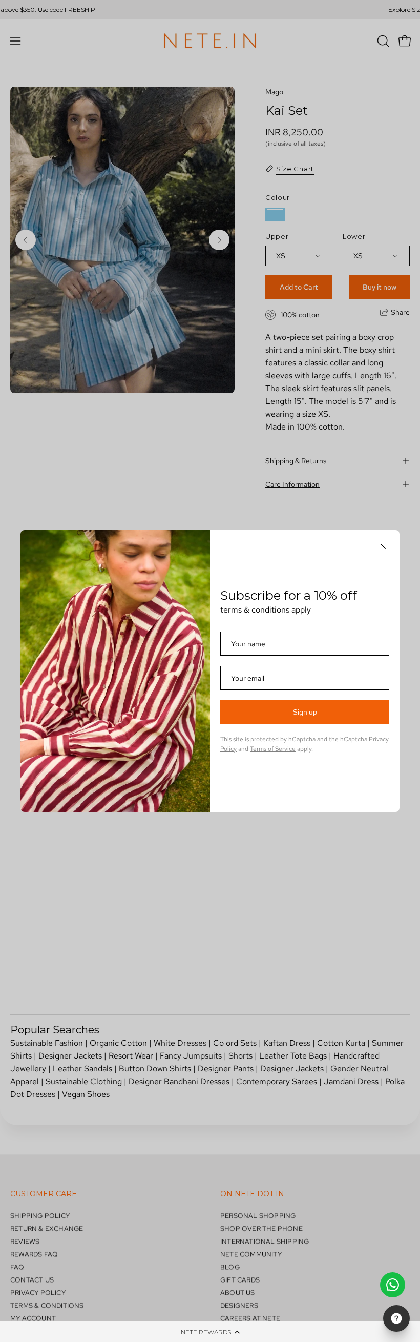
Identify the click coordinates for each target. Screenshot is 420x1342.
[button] (210, 1331)
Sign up (305, 712)
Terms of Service (273, 749)
